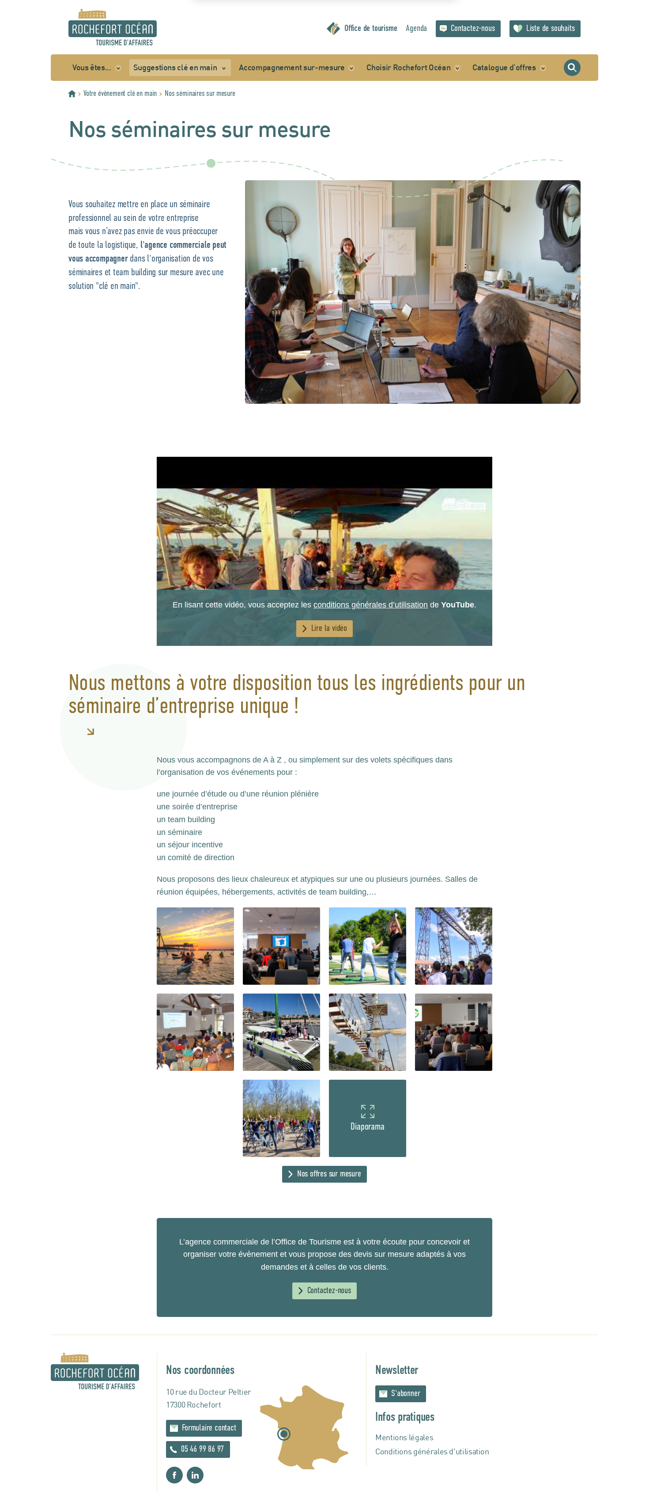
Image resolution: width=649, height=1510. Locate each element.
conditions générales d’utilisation (370, 604)
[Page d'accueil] (112, 27)
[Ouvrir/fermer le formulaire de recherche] (572, 67)
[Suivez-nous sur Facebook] (174, 1475)
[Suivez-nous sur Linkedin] (195, 1475)
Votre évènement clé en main (120, 94)
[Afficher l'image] (195, 946)
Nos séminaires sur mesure (200, 94)
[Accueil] (71, 93)
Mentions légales (404, 1437)
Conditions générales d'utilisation (432, 1451)
